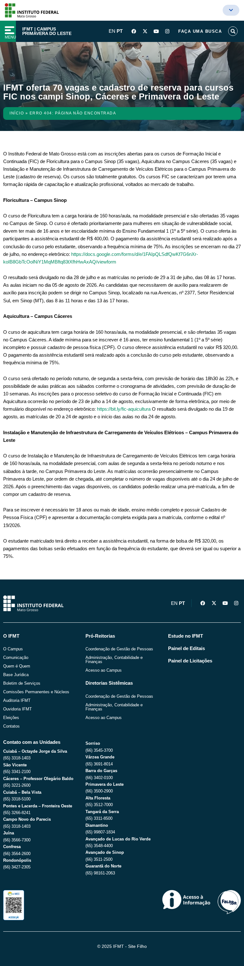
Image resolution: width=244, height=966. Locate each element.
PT (120, 31)
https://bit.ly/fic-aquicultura (124, 409)
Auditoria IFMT (16, 700)
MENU (10, 37)
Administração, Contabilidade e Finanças (114, 659)
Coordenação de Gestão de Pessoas (119, 649)
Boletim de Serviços (21, 683)
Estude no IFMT (185, 636)
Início (17, 113)
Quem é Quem (16, 666)
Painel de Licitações (190, 660)
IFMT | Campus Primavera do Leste (46, 31)
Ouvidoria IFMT (17, 709)
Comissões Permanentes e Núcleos (36, 691)
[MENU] (9, 30)
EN (112, 31)
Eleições (11, 717)
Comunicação (15, 657)
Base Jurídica (16, 674)
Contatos (11, 726)
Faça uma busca (200, 31)
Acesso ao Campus (103, 670)
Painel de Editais (186, 648)
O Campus (13, 649)
